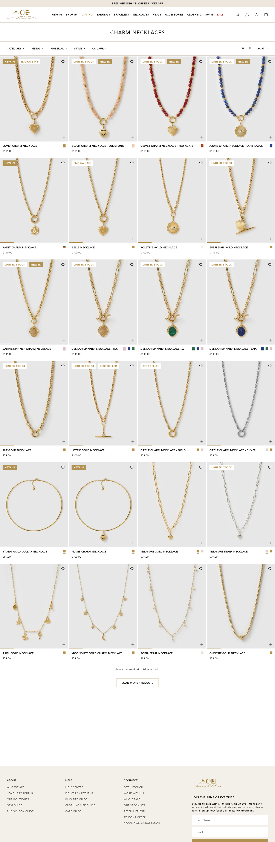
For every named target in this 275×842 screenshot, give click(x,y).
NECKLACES (141, 14)
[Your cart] (266, 14)
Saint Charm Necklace (20, 247)
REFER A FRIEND (134, 811)
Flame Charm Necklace (89, 551)
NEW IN (57, 14)
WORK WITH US (134, 793)
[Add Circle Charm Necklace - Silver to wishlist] (269, 366)
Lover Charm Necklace (20, 146)
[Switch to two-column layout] (249, 48)
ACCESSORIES (174, 14)
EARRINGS (103, 14)
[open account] (247, 14)
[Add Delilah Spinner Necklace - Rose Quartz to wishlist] (131, 264)
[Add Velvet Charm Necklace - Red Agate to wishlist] (200, 61)
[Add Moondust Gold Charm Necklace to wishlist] (131, 568)
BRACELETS (121, 14)
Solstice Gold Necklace (159, 247)
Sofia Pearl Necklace (157, 653)
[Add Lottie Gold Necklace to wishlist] (131, 366)
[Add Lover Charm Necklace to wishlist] (63, 61)
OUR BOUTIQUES (18, 799)
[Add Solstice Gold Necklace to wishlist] (200, 163)
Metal (36, 48)
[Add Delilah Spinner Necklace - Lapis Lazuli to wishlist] (269, 264)
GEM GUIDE (14, 805)
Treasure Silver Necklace (228, 551)
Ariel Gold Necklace (18, 653)
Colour (98, 48)
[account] (247, 14)
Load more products (137, 683)
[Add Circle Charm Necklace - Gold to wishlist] (200, 366)
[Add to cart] (63, 137)
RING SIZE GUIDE (76, 799)
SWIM (209, 14)
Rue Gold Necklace (17, 450)
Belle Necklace (83, 247)
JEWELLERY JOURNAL (21, 793)
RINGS (157, 14)
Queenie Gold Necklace (227, 653)
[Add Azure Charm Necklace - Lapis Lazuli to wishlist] (269, 61)
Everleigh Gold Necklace (228, 247)
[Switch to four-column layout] (243, 48)
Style (78, 48)
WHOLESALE (132, 799)
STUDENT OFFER (135, 817)
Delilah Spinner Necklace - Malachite (161, 349)
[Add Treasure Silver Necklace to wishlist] (269, 467)
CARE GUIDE (73, 811)
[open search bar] (237, 14)
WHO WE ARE (15, 787)
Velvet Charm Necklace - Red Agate (167, 146)
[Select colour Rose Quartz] (124, 348)
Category (14, 48)
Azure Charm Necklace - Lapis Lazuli (236, 146)
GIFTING (87, 14)
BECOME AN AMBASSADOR (142, 823)
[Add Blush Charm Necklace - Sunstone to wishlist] (131, 61)
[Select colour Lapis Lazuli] (129, 348)
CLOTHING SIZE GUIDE (80, 805)
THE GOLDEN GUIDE (20, 811)
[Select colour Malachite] (133, 348)
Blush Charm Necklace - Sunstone (98, 146)
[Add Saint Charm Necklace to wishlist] (63, 163)
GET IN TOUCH (133, 787)
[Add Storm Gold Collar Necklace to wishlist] (63, 467)
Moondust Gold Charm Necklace (97, 653)
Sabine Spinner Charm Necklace (27, 349)
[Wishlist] (256, 14)
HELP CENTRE (74, 787)
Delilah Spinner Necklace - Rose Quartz (96, 349)
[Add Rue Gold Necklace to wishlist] (63, 366)
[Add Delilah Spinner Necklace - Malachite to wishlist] (200, 264)
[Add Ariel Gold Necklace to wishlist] (63, 568)
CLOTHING (194, 14)
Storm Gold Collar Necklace (25, 551)
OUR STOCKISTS (134, 805)
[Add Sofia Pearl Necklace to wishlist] (200, 568)
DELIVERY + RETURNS (79, 793)
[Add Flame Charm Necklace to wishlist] (131, 467)
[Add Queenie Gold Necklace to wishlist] (269, 568)
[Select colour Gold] (198, 449)
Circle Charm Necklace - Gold (163, 450)
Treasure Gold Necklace (159, 551)
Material (57, 48)
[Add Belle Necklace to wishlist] (131, 163)
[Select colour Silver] (202, 449)
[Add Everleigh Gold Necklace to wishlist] (269, 163)
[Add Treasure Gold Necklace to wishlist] (200, 467)
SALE (220, 14)
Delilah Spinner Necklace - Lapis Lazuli (233, 349)
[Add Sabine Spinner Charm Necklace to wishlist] (63, 264)
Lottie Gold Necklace (88, 450)
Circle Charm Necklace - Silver (232, 450)
